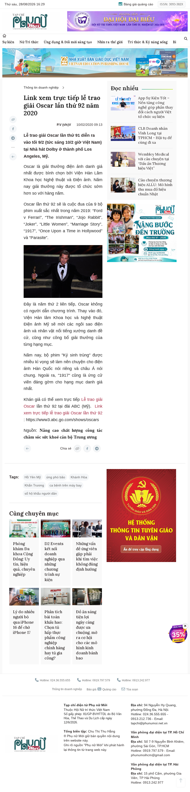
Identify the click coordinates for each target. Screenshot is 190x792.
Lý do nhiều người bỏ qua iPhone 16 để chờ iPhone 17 (24, 622)
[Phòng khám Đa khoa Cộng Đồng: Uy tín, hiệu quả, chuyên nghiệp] (24, 528)
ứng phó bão (55, 477)
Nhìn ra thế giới (110, 42)
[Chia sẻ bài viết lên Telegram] (13, 138)
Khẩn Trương (34, 485)
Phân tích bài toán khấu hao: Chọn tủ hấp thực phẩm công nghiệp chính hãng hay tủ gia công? (54, 635)
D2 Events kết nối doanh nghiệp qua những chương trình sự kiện (54, 561)
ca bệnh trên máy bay (66, 485)
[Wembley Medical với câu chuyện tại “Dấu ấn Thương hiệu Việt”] (123, 159)
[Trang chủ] (4, 35)
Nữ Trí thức (28, 42)
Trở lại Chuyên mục (27, 448)
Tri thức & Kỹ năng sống (148, 42)
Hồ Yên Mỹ (33, 477)
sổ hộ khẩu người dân (41, 493)
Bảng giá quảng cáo (138, 4)
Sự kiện (8, 42)
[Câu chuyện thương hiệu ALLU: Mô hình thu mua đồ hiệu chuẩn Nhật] (123, 185)
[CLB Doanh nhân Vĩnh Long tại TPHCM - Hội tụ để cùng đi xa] (123, 133)
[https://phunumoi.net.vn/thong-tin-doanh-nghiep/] (13, 156)
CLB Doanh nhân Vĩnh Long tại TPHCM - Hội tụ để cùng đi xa (155, 135)
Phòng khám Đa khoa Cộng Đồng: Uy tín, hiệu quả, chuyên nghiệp (24, 559)
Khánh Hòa (79, 477)
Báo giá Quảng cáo (101, 689)
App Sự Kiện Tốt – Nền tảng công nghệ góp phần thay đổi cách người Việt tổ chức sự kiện (155, 107)
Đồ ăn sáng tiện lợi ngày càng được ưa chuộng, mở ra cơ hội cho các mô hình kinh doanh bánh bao (87, 635)
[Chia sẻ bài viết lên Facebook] (13, 129)
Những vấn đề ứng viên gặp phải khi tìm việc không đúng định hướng (87, 556)
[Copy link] (13, 119)
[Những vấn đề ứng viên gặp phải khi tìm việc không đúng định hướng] (87, 528)
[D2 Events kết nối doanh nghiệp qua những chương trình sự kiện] (55, 528)
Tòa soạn (132, 689)
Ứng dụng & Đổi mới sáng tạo (68, 42)
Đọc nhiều (124, 88)
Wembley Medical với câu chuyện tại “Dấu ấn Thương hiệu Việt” (153, 161)
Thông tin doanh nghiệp (41, 87)
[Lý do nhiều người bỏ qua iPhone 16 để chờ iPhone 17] (24, 597)
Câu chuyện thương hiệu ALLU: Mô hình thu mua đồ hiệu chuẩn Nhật (155, 187)
